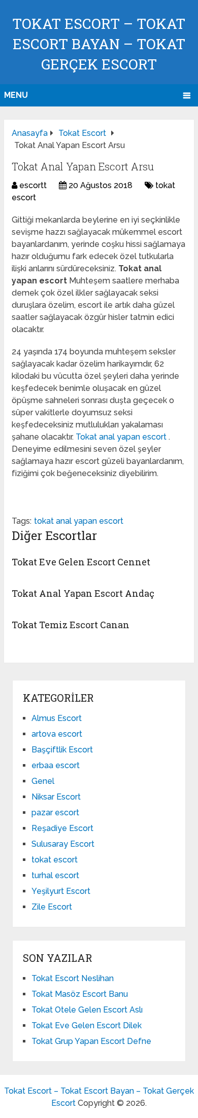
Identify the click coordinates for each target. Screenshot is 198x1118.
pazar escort (55, 812)
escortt (33, 185)
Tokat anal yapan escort (122, 437)
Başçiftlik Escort (62, 749)
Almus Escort (56, 718)
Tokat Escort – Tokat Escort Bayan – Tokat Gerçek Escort (98, 44)
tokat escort (54, 859)
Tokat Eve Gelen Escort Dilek (86, 1025)
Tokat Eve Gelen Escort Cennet (81, 562)
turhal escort (55, 875)
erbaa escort (55, 765)
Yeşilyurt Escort (60, 891)
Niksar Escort (56, 797)
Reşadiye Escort (62, 828)
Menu (16, 95)
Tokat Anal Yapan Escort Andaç (83, 593)
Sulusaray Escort (62, 844)
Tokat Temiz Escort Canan (70, 625)
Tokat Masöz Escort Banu (79, 994)
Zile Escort (51, 907)
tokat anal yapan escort (78, 521)
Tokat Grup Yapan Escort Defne (91, 1041)
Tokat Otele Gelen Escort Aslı (87, 1010)
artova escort (56, 734)
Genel (42, 781)
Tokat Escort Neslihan (72, 978)
